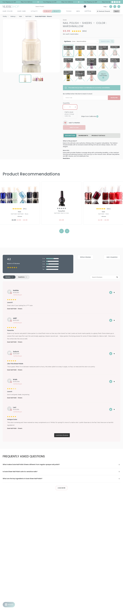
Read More (66, 158)
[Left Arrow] (61, 231)
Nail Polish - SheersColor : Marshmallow (85, 24)
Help (105, 6)
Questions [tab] (21, 277)
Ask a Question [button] (112, 257)
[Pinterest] (119, 2)
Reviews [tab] (7, 277)
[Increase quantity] (75, 107)
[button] (110, 292)
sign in (116, 11)
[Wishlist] (114, 6)
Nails (20, 16)
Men (78, 11)
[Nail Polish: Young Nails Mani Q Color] (61, 194)
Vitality (34, 11)
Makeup (13, 16)
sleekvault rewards (104, 11)
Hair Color (8, 11)
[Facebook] (112, 2)
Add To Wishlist (74, 123)
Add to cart (74, 127)
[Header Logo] (11, 6)
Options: (75, 41)
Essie (65, 20)
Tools (68, 11)
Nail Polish (28, 16)
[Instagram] (117, 2)
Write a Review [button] (85, 257)
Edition (88, 11)
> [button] (62, 435)
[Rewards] (9, 604)
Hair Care (21, 11)
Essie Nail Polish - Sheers (14, 309)
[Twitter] (115, 2)
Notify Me (114, 98)
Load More (61, 488)
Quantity (66, 103)
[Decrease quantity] (64, 107)
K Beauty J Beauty (52, 11)
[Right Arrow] (67, 231)
